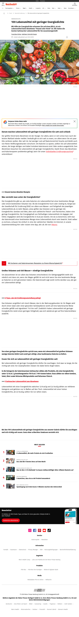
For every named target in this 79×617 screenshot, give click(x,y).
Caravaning (37, 604)
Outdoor (34, 609)
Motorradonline (25, 609)
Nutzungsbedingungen (51, 549)
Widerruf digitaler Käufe (51, 569)
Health (30, 8)
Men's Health (15, 609)
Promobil (42, 609)
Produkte (42, 1)
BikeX (30, 604)
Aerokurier (9, 604)
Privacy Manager (33, 549)
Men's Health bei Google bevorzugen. (53, 125)
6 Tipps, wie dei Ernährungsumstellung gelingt (23, 298)
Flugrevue (52, 604)
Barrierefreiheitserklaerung (68, 549)
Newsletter (44, 539)
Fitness (17, 8)
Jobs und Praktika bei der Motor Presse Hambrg (46, 560)
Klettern (60, 604)
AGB (41, 549)
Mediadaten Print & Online (35, 580)
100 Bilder (73, 80)
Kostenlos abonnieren (10, 520)
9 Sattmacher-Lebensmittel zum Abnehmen (22, 381)
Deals (59, 8)
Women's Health (63, 609)
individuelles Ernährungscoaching (59, 152)
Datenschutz (22, 549)
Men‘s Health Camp (24, 560)
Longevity (38, 8)
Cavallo (45, 604)
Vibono (54, 225)
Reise (49, 8)
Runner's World (51, 609)
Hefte (37, 1)
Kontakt (5, 549)
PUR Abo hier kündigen (35, 569)
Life (43, 8)
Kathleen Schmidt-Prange (29, 34)
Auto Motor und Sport (20, 604)
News (65, 8)
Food (24, 8)
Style (53, 8)
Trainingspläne (9, 8)
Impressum (13, 549)
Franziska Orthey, (16, 34)
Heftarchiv (48, 580)
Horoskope (71, 8)
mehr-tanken (68, 604)
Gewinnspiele (35, 539)
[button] (39, 62)
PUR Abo (23, 569)
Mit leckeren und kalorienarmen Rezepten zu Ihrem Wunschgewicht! (35, 263)
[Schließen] (75, 121)
